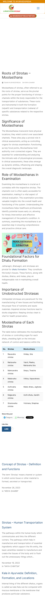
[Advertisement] (22, 42)
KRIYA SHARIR (29, 82)
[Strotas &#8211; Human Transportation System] (22, 518)
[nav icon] (38, 8)
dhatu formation (19, 269)
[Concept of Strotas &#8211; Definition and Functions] (22, 460)
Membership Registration (23, 16)
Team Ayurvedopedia (12, 82)
